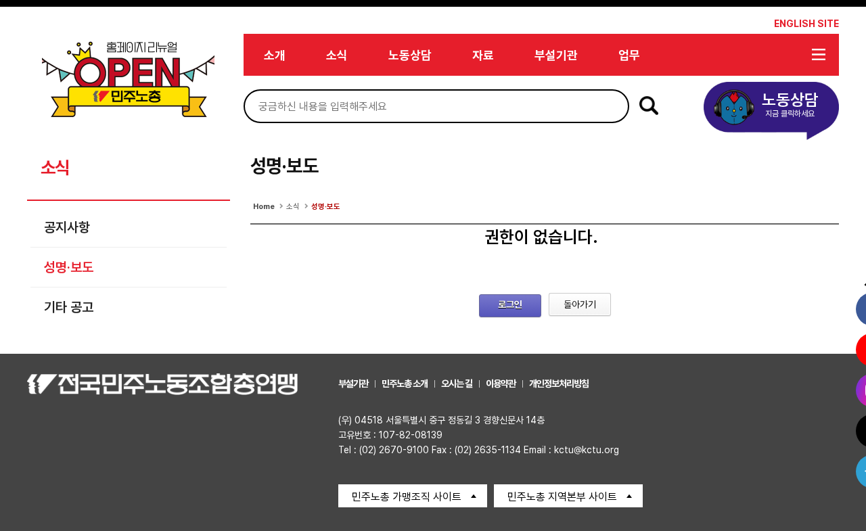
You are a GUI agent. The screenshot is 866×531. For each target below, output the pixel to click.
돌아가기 (580, 304)
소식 (337, 55)
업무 (629, 55)
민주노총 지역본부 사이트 (562, 496)
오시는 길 (456, 383)
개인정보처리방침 (559, 383)
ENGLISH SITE (806, 23)
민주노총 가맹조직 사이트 (406, 496)
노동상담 (410, 55)
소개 (275, 55)
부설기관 (556, 55)
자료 (483, 55)
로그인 (510, 304)
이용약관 (501, 383)
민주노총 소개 (405, 383)
